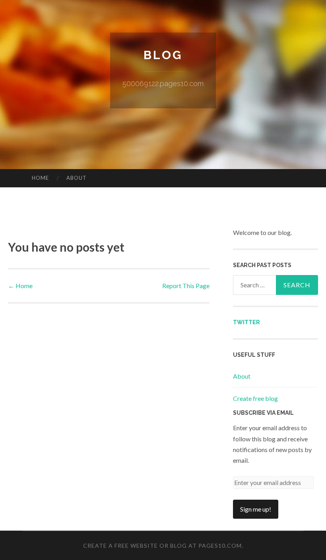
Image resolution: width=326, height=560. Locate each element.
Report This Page (186, 285)
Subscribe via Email (263, 413)
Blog (163, 55)
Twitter (246, 322)
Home (40, 178)
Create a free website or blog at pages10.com (162, 545)
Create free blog (255, 398)
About (76, 178)
